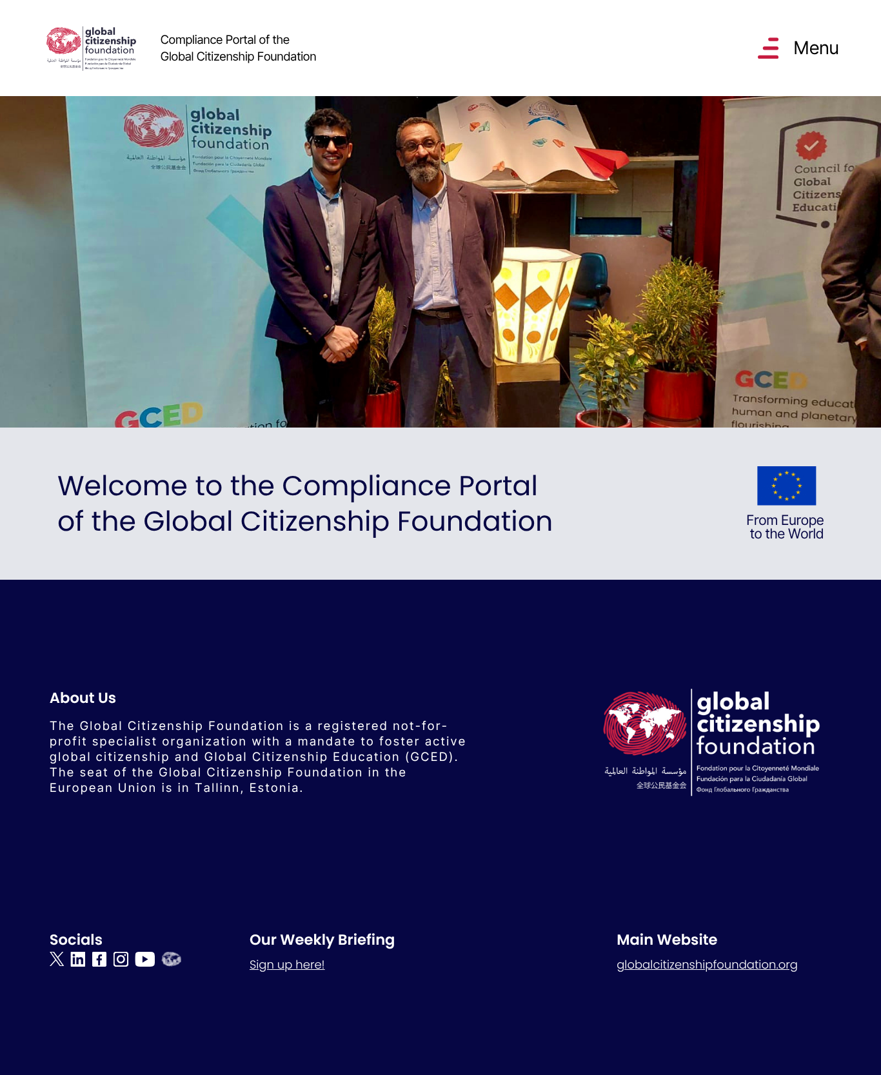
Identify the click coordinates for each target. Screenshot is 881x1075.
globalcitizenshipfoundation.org (707, 965)
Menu (815, 48)
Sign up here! (287, 965)
